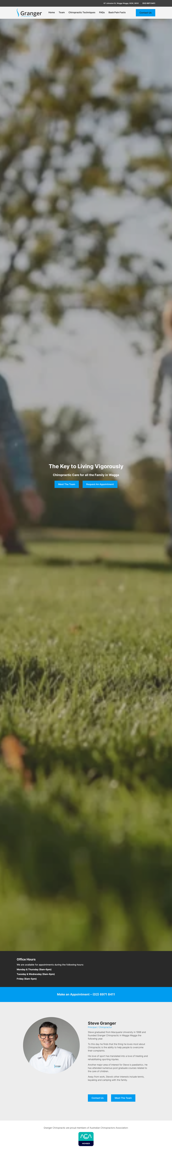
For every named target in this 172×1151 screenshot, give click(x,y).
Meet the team (66, 484)
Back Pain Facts (117, 12)
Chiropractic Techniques (81, 12)
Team (62, 12)
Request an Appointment (100, 484)
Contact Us (146, 12)
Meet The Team (123, 1098)
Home (51, 12)
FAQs (102, 12)
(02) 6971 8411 (148, 3)
